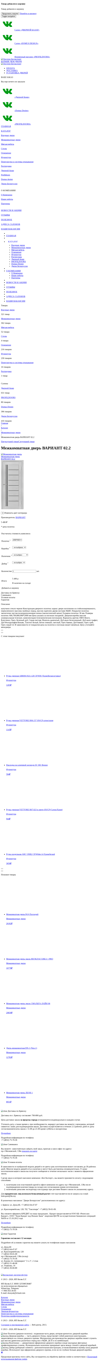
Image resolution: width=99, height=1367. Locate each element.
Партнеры (15, 278)
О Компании (17, 273)
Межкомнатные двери (10, 140)
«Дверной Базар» (22, 97)
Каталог (4, 428)
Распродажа (6, 166)
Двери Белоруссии (9, 184)
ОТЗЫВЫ (10, 287)
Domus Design (17, 264)
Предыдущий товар (9, 441)
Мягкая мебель (7, 144)
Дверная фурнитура (9, 1311)
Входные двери (8, 135)
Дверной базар (7, 170)
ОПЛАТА (10, 68)
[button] (31, 242)
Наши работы (17, 275)
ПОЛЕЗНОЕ (11, 292)
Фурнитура (6, 157)
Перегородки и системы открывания (17, 162)
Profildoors (5, 175)
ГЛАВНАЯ (11, 236)
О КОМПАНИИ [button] (13, 271)
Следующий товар (26, 441)
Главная (4, 423)
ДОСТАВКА (12, 70)
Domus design (7, 179)
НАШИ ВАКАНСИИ (15, 301)
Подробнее (6, 1133)
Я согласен (4, 1364)
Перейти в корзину (28, 13)
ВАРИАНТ (21, 517)
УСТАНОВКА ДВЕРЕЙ (17, 73)
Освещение (6, 153)
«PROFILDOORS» (22, 124)
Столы (4, 148)
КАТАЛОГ (6, 131)
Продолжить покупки (10, 14)
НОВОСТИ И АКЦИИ (16, 282)
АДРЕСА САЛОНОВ (15, 296)
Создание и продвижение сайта (15, 1325)
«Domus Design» (21, 110)
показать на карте (29, 1151)
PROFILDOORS (18, 261)
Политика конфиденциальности (15, 1316)
